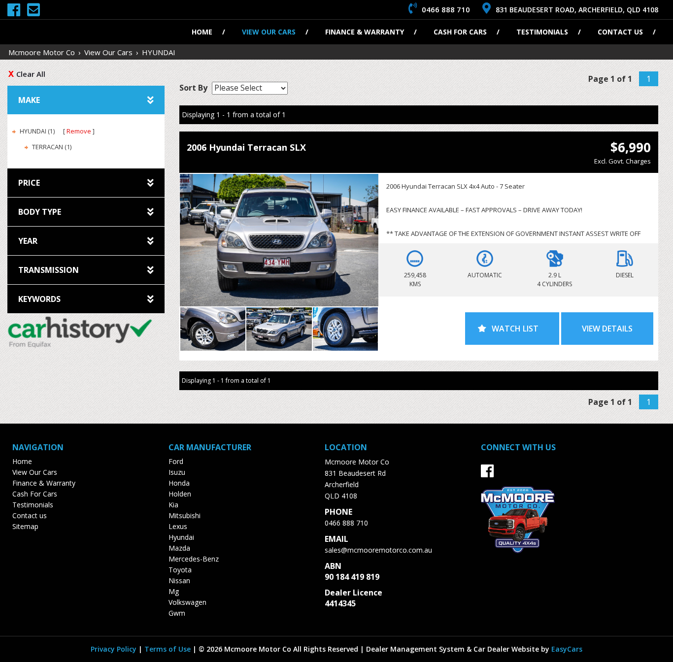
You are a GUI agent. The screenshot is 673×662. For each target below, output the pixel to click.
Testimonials (542, 31)
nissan (179, 580)
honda (179, 483)
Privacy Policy (114, 649)
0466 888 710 (346, 523)
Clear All (30, 74)
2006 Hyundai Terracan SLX (246, 147)
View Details (607, 328)
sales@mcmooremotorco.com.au (378, 550)
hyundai (181, 537)
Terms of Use (168, 649)
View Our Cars (269, 31)
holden (179, 493)
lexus (177, 526)
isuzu (176, 472)
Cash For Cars (460, 31)
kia (173, 504)
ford (175, 461)
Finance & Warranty (364, 31)
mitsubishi (184, 515)
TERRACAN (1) (51, 146)
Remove (79, 131)
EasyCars (566, 649)
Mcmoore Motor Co (41, 52)
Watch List (515, 328)
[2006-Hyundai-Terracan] (279, 240)
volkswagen (187, 602)
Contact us (620, 31)
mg (173, 591)
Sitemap (25, 526)
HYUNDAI (158, 52)
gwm (176, 613)
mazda (179, 548)
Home (202, 31)
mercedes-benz (193, 558)
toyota (180, 569)
